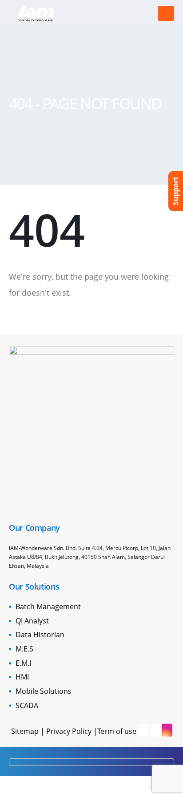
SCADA (27, 705)
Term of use (116, 731)
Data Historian (40, 634)
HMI (22, 677)
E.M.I (23, 663)
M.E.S (24, 649)
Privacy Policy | (71, 731)
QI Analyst (32, 621)
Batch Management (48, 606)
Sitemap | (28, 731)
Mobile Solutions (44, 691)
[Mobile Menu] (166, 13)
